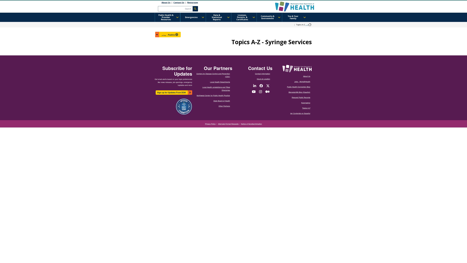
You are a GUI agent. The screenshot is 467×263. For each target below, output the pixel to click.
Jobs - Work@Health (302, 81)
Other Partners (224, 106)
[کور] (292, 6)
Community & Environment (267, 17)
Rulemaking (305, 103)
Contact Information (262, 73)
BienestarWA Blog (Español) (299, 92)
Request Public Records (301, 97)
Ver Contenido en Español (300, 113)
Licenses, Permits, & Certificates (242, 17)
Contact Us (178, 2)
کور (306, 24)
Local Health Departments (220, 82)
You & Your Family (293, 17)
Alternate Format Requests (228, 124)
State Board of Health (221, 101)
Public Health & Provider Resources (165, 17)
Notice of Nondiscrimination (251, 124)
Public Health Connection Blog (298, 87)
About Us (166, 2)
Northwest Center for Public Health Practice (213, 95)
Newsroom (192, 2)
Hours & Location (263, 79)
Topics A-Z (306, 108)
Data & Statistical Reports (217, 17)
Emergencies (191, 17)
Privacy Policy (210, 124)
